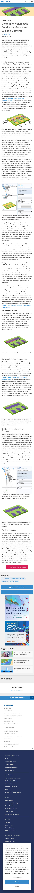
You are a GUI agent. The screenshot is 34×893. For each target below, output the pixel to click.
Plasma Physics (8, 738)
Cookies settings (17, 877)
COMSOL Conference (11, 831)
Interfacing (16, 581)
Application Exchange (11, 809)
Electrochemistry (8, 718)
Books (6, 789)
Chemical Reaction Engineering (12, 713)
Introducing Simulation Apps (13, 792)
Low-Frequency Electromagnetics (13, 736)
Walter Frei (7, 34)
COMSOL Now (9, 727)
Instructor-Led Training (11, 803)
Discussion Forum (10, 806)
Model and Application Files (13, 778)
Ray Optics (7, 741)
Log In (17, 5)
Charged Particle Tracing (10, 733)
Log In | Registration (17, 690)
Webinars (7, 822)
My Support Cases (10, 841)
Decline (17, 886)
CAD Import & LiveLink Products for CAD (13, 578)
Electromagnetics (6, 581)
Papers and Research (11, 786)
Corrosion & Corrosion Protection (13, 715)
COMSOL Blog (6, 20)
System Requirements (11, 767)
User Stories (8, 784)
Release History (9, 770)
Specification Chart (10, 761)
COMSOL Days (9, 825)
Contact (24, 5)
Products (7, 759)
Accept (17, 881)
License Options (9, 764)
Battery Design (8, 710)
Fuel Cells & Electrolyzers (10, 723)
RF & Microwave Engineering (11, 744)
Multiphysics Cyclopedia (12, 814)
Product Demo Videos (11, 781)
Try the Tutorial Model (17, 567)
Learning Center (9, 800)
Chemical (7, 708)
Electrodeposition (9, 721)
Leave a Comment (17, 592)
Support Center (9, 838)
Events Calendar (9, 828)
